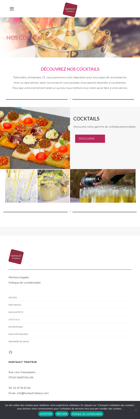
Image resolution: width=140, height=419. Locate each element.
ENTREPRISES (16, 327)
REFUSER (62, 414)
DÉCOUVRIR (86, 138)
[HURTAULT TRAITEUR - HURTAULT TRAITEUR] (70, 9)
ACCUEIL (13, 297)
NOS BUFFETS (16, 312)
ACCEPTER (46, 414)
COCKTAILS (14, 319)
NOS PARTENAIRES (18, 334)
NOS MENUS (15, 305)
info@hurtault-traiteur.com (33, 393)
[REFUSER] (135, 410)
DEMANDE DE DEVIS (19, 341)
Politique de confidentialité (87, 414)
